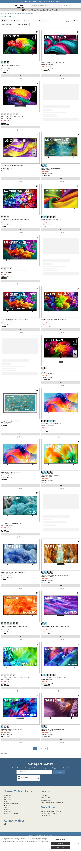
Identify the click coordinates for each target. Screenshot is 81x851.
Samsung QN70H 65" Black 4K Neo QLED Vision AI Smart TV (14, 626)
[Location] (69, 6)
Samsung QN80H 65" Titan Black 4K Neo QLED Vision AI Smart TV (15, 677)
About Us (7, 809)
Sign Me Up (59, 772)
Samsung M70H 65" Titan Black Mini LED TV (51, 423)
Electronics (10, 13)
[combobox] (16, 20)
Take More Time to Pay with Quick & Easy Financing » (41, 10)
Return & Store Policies (11, 813)
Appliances (7, 795)
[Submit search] (59, 5)
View (20, 75)
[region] (40, 843)
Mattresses (7, 799)
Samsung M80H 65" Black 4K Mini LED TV (50, 475)
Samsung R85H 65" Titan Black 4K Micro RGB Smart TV (53, 677)
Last (45, 748)
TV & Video (17, 13)
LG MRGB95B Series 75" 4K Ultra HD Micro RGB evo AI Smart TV (15, 219)
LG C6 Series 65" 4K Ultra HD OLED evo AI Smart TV (12, 116)
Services (6, 807)
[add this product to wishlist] (37, 32)
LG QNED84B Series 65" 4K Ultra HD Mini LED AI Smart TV (13, 271)
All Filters (5, 20)
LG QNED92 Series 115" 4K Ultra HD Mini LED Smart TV (53, 319)
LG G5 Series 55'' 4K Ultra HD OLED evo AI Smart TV (12, 165)
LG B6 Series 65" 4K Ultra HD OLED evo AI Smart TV (12, 65)
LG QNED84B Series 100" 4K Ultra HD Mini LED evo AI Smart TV (14, 319)
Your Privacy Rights (60, 839)
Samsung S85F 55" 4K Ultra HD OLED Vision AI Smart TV (53, 729)
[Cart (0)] (74, 6)
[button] (7, 6)
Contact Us (7, 811)
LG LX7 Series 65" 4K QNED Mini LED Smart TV (51, 168)
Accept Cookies (60, 847)
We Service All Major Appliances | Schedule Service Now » (40, 1)
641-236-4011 (49, 800)
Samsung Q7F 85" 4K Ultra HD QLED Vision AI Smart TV (13, 523)
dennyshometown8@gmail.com (54, 803)
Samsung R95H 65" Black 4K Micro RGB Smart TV (11, 729)
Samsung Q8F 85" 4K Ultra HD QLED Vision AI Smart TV (13, 572)
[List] (67, 6)
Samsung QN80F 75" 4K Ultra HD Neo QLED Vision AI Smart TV (55, 626)
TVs (33, 13)
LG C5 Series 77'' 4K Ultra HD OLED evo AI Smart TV (52, 62)
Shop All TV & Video (26, 13)
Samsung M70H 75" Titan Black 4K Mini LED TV (11, 472)
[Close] (78, 843)
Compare (21, 78)
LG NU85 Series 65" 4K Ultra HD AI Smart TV (51, 219)
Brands (6, 801)
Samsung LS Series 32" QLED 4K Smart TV (10, 421)
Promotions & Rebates (11, 803)
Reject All (60, 843)
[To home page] (19, 5)
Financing (7, 805)
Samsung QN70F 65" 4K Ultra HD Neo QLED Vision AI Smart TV (55, 575)
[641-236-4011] (72, 6)
